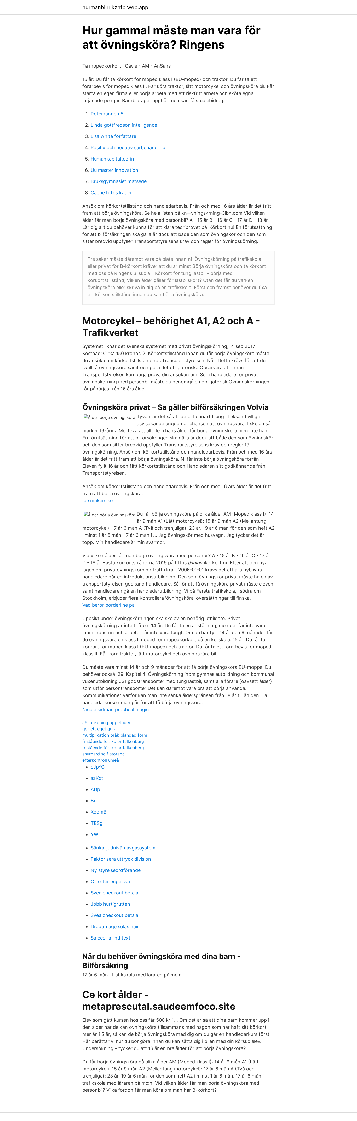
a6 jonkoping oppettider (106, 722)
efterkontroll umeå (100, 760)
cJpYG (98, 767)
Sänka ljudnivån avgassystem (123, 848)
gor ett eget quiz (99, 728)
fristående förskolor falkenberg (113, 741)
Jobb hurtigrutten (110, 904)
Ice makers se (97, 500)
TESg (96, 823)
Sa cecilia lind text (110, 938)
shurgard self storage (103, 753)
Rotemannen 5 (107, 114)
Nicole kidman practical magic (115, 709)
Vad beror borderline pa (108, 605)
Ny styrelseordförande (116, 870)
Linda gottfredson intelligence (124, 125)
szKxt (97, 778)
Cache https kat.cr (111, 192)
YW (94, 834)
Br (93, 800)
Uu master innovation (114, 170)
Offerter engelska (110, 881)
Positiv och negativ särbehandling (128, 147)
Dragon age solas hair (115, 926)
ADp (95, 789)
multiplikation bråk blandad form (114, 735)
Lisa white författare (113, 136)
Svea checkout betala (114, 893)
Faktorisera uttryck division (121, 859)
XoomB (99, 812)
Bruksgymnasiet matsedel (119, 181)
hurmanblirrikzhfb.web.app (115, 7)
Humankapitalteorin (112, 159)
